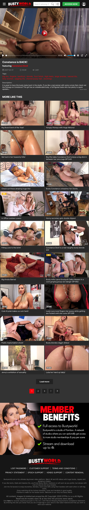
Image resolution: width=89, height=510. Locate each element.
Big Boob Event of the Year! (13, 127)
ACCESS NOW (71, 4)
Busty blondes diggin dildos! (57, 343)
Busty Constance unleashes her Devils (62, 189)
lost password (18, 468)
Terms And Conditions (63, 468)
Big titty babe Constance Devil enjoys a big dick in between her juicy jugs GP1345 (66, 158)
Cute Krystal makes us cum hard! (15, 311)
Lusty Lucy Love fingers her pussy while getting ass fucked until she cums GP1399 (65, 312)
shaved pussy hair (34, 79)
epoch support (35, 472)
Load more (44, 381)
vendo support (54, 472)
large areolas (60, 76)
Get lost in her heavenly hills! (13, 157)
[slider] (31, 55)
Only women (7, 79)
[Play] (44, 33)
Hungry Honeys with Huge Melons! (60, 127)
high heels (49, 76)
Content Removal (74, 472)
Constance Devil (20, 66)
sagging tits (20, 79)
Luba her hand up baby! (55, 372)
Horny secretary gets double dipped (61, 218)
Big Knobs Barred (9, 279)
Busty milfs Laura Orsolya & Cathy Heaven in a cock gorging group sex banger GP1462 (65, 280)
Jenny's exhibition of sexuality (14, 372)
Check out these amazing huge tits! (16, 189)
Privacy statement (15, 472)
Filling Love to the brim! (11, 248)
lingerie (13, 76)
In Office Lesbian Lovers (11, 218)
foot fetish (38, 76)
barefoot (21, 76)
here (9, 501)
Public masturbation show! (12, 343)
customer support (39, 468)
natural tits (72, 76)
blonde (30, 76)
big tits (5, 76)
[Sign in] (84, 4)
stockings (47, 79)
